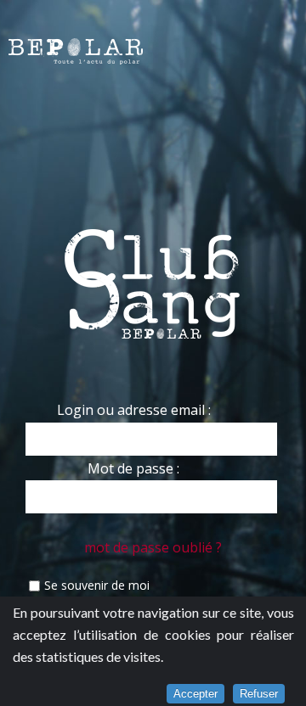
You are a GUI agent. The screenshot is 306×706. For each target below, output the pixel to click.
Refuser (259, 693)
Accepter (195, 693)
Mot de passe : (133, 468)
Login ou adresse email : (134, 410)
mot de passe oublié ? (153, 547)
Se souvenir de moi (97, 585)
